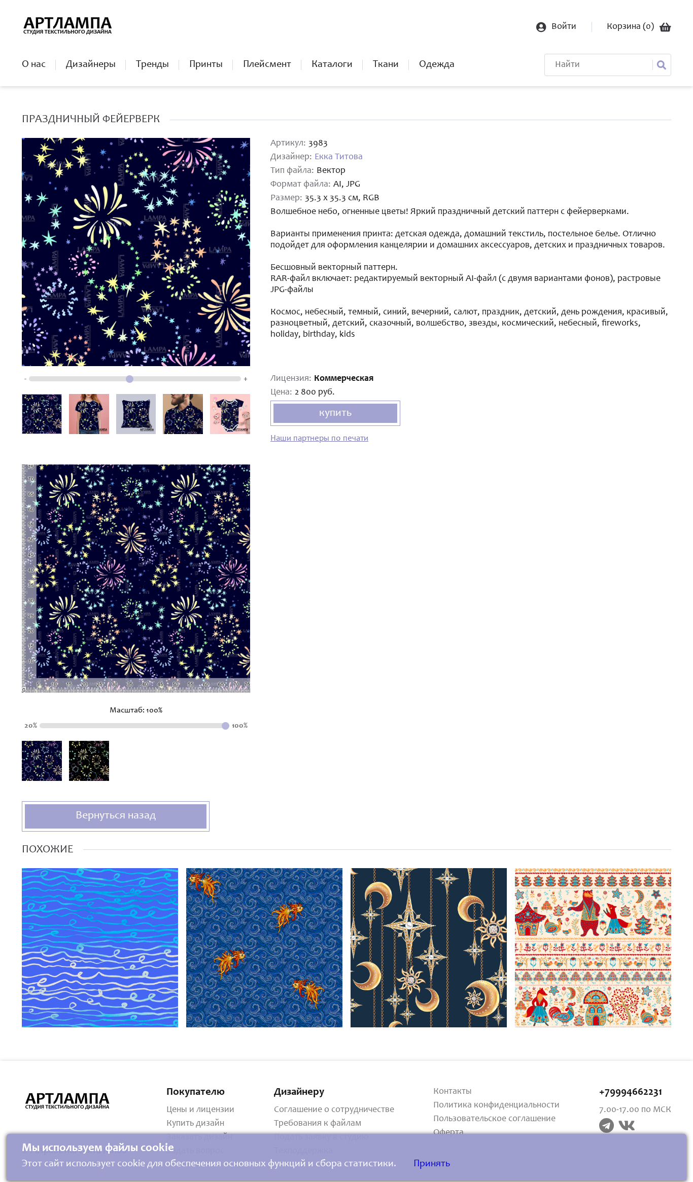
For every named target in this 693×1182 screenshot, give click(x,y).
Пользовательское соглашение (494, 1119)
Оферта (448, 1132)
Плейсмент (267, 65)
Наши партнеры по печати (319, 439)
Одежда (437, 65)
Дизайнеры (91, 65)
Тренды (152, 65)
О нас (34, 65)
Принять (431, 1164)
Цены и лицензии (200, 1110)
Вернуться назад (116, 815)
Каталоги (332, 65)
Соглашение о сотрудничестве (334, 1110)
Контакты (452, 1091)
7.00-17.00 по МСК (635, 1110)
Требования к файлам (317, 1123)
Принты (206, 65)
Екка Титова (339, 157)
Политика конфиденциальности (496, 1105)
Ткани (386, 65)
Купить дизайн (195, 1123)
